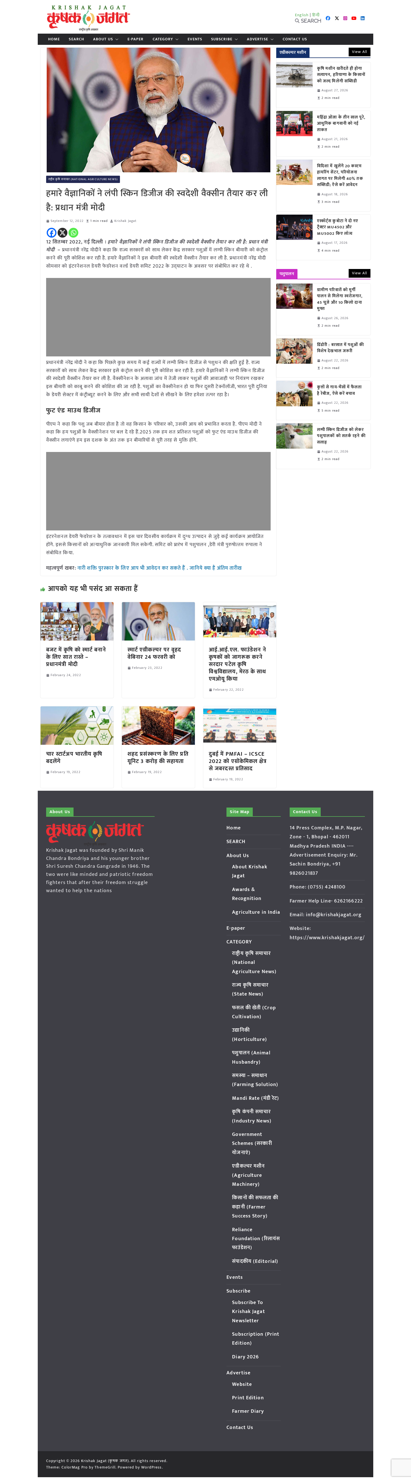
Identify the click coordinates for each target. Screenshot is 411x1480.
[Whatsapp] (73, 233)
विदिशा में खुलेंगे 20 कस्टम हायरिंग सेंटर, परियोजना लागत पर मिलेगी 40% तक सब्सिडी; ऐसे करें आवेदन (340, 175)
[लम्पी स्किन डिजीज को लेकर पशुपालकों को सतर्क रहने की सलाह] (294, 446)
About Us (103, 39)
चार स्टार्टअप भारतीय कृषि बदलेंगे (74, 757)
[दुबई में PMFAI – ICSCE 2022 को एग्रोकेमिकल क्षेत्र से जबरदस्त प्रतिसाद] (239, 710)
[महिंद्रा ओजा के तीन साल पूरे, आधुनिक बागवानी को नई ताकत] (294, 133)
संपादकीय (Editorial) (255, 1261)
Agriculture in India (256, 912)
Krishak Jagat (125, 221)
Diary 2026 (245, 1357)
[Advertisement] (158, 317)
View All (359, 51)
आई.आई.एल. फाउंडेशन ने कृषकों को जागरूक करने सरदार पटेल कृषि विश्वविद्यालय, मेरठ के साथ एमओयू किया (237, 664)
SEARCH (76, 39)
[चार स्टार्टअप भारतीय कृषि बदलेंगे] (77, 710)
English (302, 15)
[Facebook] (51, 233)
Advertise (257, 39)
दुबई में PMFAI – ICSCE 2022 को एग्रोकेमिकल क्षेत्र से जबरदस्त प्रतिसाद (238, 761)
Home (54, 39)
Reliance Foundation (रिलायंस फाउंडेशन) (256, 1239)
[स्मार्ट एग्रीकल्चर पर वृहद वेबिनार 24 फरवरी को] (158, 606)
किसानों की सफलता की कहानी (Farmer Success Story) (255, 1207)
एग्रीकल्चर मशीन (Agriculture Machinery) (248, 1175)
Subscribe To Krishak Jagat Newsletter (248, 1311)
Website (242, 1384)
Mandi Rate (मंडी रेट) (255, 1098)
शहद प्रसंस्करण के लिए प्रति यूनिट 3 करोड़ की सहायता (157, 757)
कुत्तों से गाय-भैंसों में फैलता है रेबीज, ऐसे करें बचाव (339, 390)
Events (195, 39)
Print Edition (248, 1398)
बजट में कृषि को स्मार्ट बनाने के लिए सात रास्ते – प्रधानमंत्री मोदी (76, 657)
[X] (62, 233)
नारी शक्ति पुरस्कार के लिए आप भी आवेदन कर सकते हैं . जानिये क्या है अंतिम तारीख (159, 568)
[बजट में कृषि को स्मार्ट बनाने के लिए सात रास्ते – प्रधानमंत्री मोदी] (77, 606)
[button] (116, 39)
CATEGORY (163, 39)
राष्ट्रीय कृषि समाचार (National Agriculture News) (83, 179)
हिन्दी (316, 15)
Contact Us (295, 39)
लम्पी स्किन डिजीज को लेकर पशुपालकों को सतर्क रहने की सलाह (341, 436)
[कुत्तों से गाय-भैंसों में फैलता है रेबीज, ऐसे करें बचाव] (294, 400)
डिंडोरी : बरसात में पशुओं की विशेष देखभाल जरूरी (340, 348)
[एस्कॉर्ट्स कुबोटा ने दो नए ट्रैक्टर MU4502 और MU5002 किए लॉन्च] (294, 237)
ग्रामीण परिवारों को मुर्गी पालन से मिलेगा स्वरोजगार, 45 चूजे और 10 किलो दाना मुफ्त (340, 299)
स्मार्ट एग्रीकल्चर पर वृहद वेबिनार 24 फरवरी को (154, 653)
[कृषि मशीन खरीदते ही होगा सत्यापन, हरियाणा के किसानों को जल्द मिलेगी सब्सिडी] (294, 85)
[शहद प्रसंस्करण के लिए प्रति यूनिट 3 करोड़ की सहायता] (158, 710)
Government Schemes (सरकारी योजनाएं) (252, 1143)
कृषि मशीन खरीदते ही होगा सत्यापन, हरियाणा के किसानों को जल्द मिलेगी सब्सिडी (341, 75)
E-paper (135, 39)
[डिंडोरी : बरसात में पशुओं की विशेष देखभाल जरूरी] (294, 357)
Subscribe (221, 39)
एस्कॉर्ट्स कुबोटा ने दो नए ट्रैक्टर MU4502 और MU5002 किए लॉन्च (337, 227)
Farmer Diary (248, 1411)
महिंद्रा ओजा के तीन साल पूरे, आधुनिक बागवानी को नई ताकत (341, 123)
